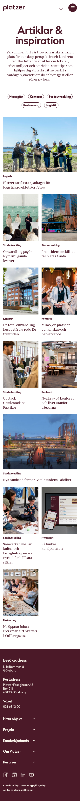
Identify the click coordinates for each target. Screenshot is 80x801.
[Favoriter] (61, 7)
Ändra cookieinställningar (18, 789)
